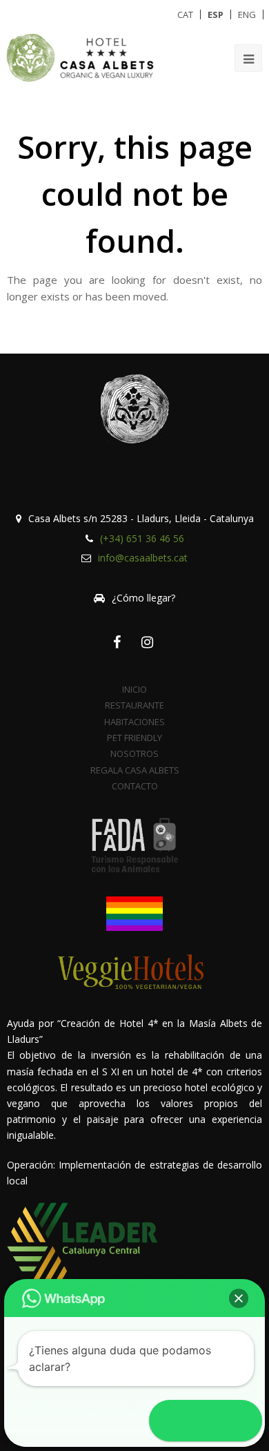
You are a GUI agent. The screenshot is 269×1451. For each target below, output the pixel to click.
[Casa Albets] (83, 57)
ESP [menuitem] (215, 14)
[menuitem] (185, 14)
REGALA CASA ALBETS (134, 770)
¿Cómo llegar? (143, 597)
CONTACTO (135, 786)
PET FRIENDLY (134, 737)
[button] (238, 1298)
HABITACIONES (134, 721)
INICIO (134, 689)
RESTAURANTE (134, 705)
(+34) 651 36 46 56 (142, 538)
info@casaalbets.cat (143, 557)
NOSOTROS (134, 753)
